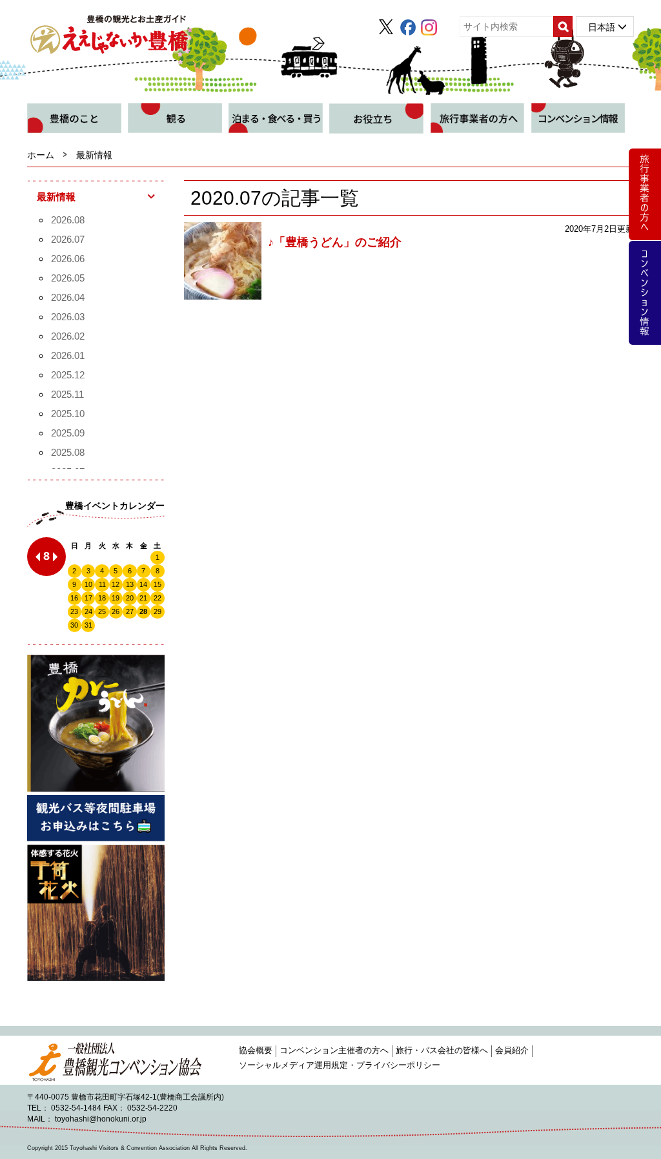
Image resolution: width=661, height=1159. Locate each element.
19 (115, 598)
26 (115, 611)
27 (130, 611)
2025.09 (68, 432)
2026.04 (68, 297)
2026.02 (68, 336)
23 (74, 611)
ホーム (40, 155)
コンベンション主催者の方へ (334, 1050)
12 (115, 584)
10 (88, 584)
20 (130, 598)
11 (102, 584)
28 (143, 611)
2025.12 (68, 374)
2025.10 (68, 413)
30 (74, 625)
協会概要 (255, 1050)
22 (157, 598)
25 (102, 611)
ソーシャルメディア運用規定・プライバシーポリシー (339, 1065)
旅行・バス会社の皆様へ (442, 1050)
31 (88, 625)
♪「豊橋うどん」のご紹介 (335, 242)
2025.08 (68, 452)
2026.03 (68, 316)
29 (157, 611)
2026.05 (68, 277)
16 (74, 598)
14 (143, 584)
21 (143, 598)
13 (130, 584)
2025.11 (67, 394)
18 (102, 598)
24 (88, 611)
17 (88, 598)
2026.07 (68, 239)
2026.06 (68, 258)
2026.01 (68, 355)
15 (157, 584)
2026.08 (68, 219)
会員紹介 (512, 1050)
